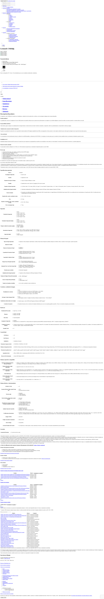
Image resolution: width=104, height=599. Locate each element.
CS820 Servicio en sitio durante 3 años (7, 540)
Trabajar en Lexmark (6, 572)
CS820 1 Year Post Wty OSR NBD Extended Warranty (10, 528)
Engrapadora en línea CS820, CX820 (7, 538)
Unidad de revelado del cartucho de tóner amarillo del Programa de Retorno (13, 485)
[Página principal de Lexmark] (11, 0)
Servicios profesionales (11, 31)
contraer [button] (1, 480)
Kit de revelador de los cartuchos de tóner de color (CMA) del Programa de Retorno (15, 488)
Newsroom (4, 573)
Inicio (4, 568)
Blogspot (4, 581)
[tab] (53, 98)
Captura (10, 25)
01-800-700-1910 (7, 558)
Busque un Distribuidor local (5, 563)
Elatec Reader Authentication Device (7, 545)
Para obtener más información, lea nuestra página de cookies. (81, 595)
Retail (10, 20)
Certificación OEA (12, 37)
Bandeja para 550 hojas (5, 534)
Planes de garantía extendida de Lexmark (14, 11)
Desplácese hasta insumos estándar (6, 460)
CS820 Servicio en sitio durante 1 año (7, 546)
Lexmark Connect (6, 571)
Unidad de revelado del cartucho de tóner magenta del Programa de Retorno (14, 494)
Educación (11, 18)
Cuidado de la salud (12, 16)
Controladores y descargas (13, 39)
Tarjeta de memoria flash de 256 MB (7, 527)
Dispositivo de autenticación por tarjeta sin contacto (9, 539)
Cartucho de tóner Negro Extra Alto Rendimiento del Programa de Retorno (13, 476)
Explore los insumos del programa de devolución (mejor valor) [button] (11, 470)
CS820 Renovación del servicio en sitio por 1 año (9, 531)
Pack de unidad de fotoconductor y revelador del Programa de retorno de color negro (15, 490)
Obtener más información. (45, 458)
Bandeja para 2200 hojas (5, 537)
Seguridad (11, 23)
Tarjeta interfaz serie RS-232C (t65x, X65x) (8, 520)
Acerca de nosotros (6, 569)
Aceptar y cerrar (3, 597)
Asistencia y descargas (13, 34)
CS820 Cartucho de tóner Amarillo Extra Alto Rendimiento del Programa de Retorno (15, 474)
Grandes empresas (10, 7)
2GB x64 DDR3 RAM (5, 533)
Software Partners (12, 26)
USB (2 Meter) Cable (4, 526)
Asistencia (4, 585)
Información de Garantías (11, 30)
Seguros (10, 17)
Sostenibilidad (5, 582)
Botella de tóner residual (5, 487)
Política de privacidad (6, 591)
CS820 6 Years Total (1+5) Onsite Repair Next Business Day (11, 516)
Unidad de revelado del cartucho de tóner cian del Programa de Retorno (13, 489)
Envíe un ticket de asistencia (5, 565)
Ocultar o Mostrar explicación (39, 445)
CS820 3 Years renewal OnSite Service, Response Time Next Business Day (13, 522)
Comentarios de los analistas (7, 578)
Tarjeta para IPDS (4, 519)
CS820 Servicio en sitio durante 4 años (7, 521)
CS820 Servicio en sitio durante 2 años (7, 543)
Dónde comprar (5, 579)
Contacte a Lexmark (6, 570)
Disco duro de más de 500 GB (6, 535)
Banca (10, 14)
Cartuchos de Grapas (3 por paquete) (7, 495)
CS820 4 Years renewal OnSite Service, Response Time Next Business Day (13, 515)
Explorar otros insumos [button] (4, 482)
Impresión (11, 24)
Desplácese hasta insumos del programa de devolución (9, 453)
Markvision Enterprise (13, 41)
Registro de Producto (12, 35)
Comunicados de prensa (7, 576)
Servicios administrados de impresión (13, 28)
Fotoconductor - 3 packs (5, 496)
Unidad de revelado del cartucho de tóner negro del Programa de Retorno (13, 497)
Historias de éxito (6, 577)
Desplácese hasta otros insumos (5, 468)
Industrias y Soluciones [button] (7, 12)
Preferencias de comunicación (8, 583)
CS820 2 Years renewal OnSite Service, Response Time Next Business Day (13, 525)
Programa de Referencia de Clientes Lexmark (10, 575)
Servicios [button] (4, 27)
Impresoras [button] (4, 6)
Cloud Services (11, 22)
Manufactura (11, 19)
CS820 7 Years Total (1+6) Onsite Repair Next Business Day (11, 514)
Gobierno (10, 15)
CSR (3, 584)
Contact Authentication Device (6, 541)
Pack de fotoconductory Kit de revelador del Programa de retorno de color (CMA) (15, 493)
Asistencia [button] (4, 32)
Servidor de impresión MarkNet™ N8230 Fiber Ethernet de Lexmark (12, 532)
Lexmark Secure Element (5, 544)
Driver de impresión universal (14, 40)
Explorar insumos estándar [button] (5, 502)
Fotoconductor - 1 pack (5, 491)
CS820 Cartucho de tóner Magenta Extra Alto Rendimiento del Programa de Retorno (15, 475)
